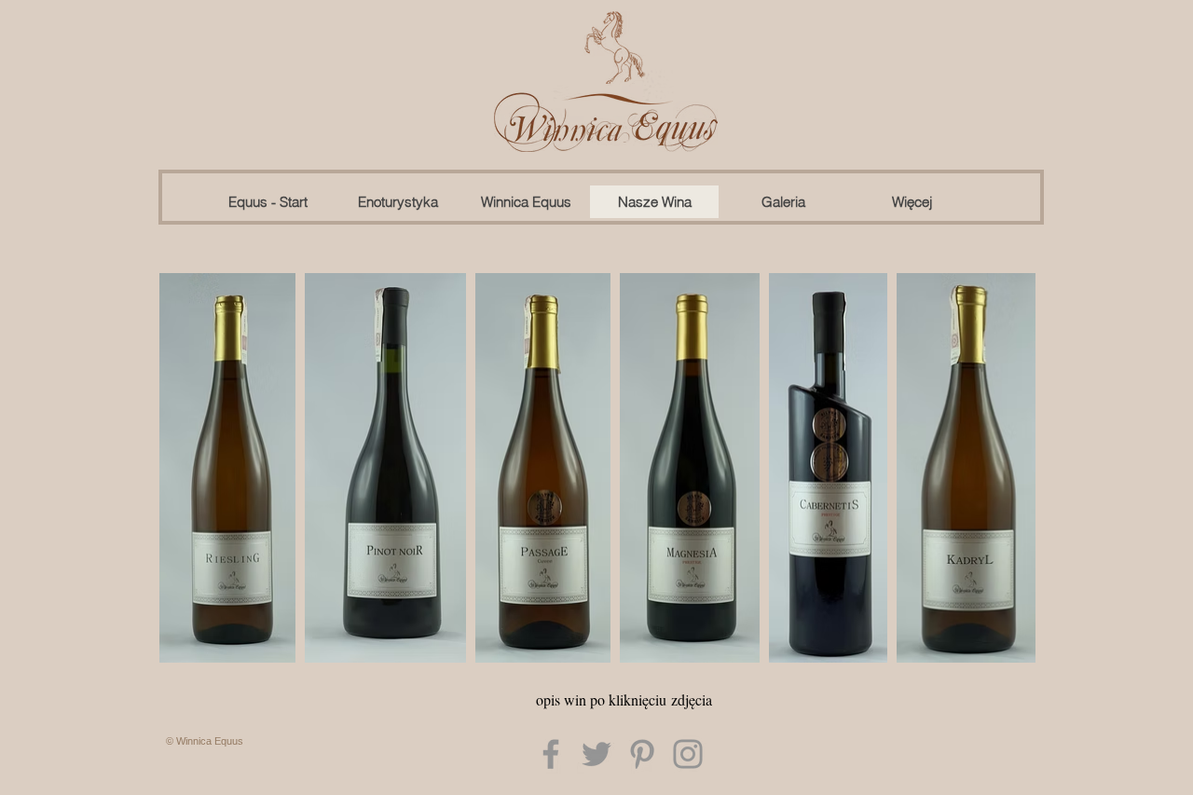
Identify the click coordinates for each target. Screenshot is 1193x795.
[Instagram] (687, 754)
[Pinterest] (642, 754)
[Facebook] (550, 754)
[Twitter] (596, 754)
